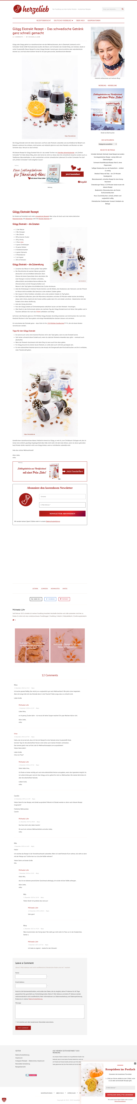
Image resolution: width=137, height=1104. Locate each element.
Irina (15, 734)
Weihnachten (55, 588)
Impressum (18, 1058)
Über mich (80, 20)
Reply (32, 688)
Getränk (35, 588)
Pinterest (65, 599)
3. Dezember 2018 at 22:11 (21, 688)
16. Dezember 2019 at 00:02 (27, 822)
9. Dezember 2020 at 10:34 (31, 897)
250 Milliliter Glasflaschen (55, 323)
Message (18, 1003)
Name (17, 973)
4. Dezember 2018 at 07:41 (21, 737)
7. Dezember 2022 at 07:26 (35, 945)
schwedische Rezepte (42, 216)
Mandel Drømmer (44, 219)
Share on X (37, 599)
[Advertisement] (50, 200)
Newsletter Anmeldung (22, 1064)
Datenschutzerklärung (53, 521)
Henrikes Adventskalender (66, 152)
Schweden (44, 588)
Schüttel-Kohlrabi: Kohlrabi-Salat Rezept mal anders (107, 154)
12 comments (18, 37)
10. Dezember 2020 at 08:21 (36, 911)
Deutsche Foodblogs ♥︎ (63, 20)
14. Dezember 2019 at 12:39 (22, 799)
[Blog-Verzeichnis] (31, 1075)
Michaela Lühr (34, 37)
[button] (4, 1100)
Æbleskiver (29, 219)
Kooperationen (94, 20)
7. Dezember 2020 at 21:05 (26, 873)
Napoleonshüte (17, 219)
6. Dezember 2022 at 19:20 (31, 929)
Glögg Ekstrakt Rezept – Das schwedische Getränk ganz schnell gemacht (48, 31)
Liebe (21, 242)
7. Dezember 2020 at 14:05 (21, 846)
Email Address (19, 982)
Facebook (51, 599)
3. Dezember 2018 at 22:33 (26, 708)
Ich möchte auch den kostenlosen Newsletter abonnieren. (35, 1022)
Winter (65, 588)
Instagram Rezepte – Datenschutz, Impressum (29, 1061)
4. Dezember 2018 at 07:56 (26, 765)
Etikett (38, 312)
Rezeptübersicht (44, 20)
